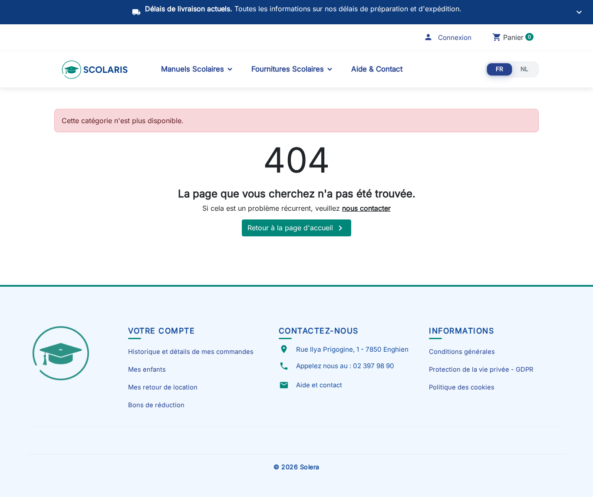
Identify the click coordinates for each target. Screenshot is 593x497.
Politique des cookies (461, 387)
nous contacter (366, 208)
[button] (447, 37)
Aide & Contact (376, 69)
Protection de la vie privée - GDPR (481, 369)
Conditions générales (462, 352)
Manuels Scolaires (192, 69)
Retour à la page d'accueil (296, 228)
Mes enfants (147, 369)
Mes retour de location (163, 387)
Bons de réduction (156, 405)
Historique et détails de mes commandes (191, 352)
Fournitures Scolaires (287, 69)
